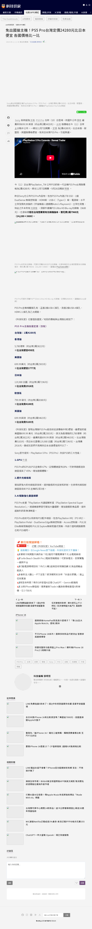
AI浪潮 (84, 12)
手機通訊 (18, 12)
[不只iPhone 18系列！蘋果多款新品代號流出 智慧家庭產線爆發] (24, 638)
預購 (18, 666)
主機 (66, 662)
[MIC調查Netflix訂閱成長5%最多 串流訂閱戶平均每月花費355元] (15, 825)
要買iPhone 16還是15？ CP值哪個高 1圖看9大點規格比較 (53, 746)
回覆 (82, 883)
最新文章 (7, 12)
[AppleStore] (39, 914)
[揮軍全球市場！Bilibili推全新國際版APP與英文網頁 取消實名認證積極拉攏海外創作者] (15, 785)
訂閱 (66, 915)
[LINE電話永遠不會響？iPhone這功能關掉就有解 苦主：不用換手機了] (15, 772)
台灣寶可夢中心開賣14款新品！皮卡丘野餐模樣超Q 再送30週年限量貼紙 (55, 809)
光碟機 (74, 662)
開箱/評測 (46, 12)
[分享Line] (8, 125)
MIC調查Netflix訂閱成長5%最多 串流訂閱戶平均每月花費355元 (55, 823)
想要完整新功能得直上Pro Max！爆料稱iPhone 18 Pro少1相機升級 (59, 649)
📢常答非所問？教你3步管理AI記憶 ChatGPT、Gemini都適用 (47, 582)
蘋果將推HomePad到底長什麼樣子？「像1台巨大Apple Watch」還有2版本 (58, 622)
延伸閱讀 (11, 698)
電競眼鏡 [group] (39, 18)
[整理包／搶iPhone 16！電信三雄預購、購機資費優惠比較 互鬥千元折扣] (15, 737)
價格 (43, 662)
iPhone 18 (21, 614)
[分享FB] (8, 117)
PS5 (58, 662)
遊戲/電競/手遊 (71, 12)
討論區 (10, 850)
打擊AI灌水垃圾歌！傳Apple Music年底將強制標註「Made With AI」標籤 (54, 796)
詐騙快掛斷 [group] (53, 18)
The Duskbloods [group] (10, 18)
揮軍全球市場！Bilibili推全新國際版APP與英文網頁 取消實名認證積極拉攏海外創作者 (55, 782)
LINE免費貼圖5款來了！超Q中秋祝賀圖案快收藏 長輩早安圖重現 (55, 705)
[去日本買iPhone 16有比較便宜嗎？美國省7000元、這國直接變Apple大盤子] (15, 721)
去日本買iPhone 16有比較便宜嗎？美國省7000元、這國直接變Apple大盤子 (55, 718)
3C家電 (58, 12)
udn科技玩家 (10, 25)
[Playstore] (35, 914)
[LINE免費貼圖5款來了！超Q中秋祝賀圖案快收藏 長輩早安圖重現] (15, 708)
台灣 (28, 662)
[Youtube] (83, 5)
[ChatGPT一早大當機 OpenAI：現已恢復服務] (15, 839)
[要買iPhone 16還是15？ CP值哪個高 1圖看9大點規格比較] (15, 750)
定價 (36, 662)
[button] (86, 5)
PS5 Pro (20, 662)
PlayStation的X (62, 266)
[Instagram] (26, 914)
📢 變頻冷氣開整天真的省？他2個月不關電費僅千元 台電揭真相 (48, 554)
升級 (82, 662)
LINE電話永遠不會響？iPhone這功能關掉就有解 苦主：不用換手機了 (54, 769)
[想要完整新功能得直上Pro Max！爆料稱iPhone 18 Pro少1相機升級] (24, 651)
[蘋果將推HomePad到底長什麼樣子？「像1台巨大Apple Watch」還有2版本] (24, 624)
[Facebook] (22, 914)
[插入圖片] (76, 883)
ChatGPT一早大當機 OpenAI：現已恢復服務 (47, 835)
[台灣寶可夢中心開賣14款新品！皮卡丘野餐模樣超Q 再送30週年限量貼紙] (15, 812)
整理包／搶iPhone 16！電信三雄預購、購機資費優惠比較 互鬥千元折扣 (55, 734)
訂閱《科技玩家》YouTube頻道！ (48, 546)
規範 (9, 883)
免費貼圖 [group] (66, 18)
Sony (51, 662)
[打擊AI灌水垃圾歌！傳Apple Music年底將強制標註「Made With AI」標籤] (15, 798)
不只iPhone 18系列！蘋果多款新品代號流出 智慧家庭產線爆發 (59, 635)
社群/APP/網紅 (32, 12)
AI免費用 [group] (26, 18)
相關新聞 (11, 762)
